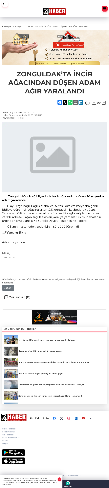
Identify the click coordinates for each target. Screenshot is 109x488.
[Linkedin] (76, 418)
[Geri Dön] (5, 4)
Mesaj (6, 253)
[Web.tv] (90, 418)
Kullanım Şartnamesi (11, 438)
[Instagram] (69, 418)
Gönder (8, 287)
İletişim (5, 444)
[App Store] (54, 460)
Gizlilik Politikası (8, 429)
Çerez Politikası (8, 432)
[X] (61, 418)
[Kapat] (59, 479)
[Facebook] (54, 418)
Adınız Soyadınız (13, 242)
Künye (5, 441)
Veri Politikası (7, 435)
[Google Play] (54, 452)
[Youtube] (83, 418)
